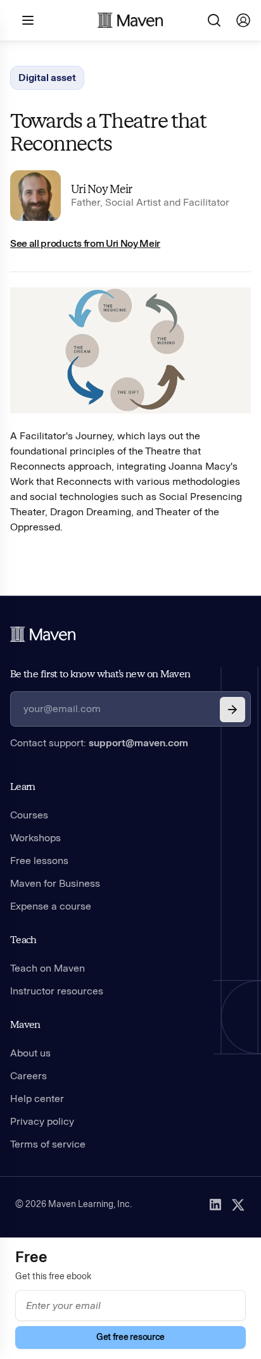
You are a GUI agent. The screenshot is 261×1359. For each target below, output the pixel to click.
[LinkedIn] (215, 1204)
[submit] (232, 709)
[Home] (43, 634)
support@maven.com (138, 743)
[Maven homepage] (130, 20)
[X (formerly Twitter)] (238, 1204)
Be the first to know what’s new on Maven (100, 674)
